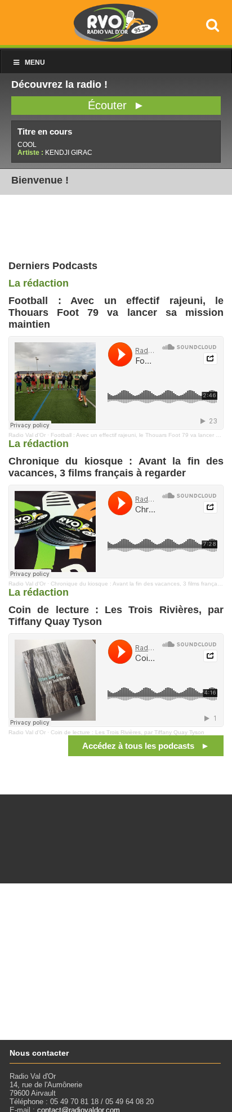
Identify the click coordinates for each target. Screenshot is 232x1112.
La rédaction (38, 283)
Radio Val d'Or (27, 435)
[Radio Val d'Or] (116, 39)
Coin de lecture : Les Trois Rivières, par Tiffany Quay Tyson (127, 732)
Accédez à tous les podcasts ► (145, 746)
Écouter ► (116, 105)
